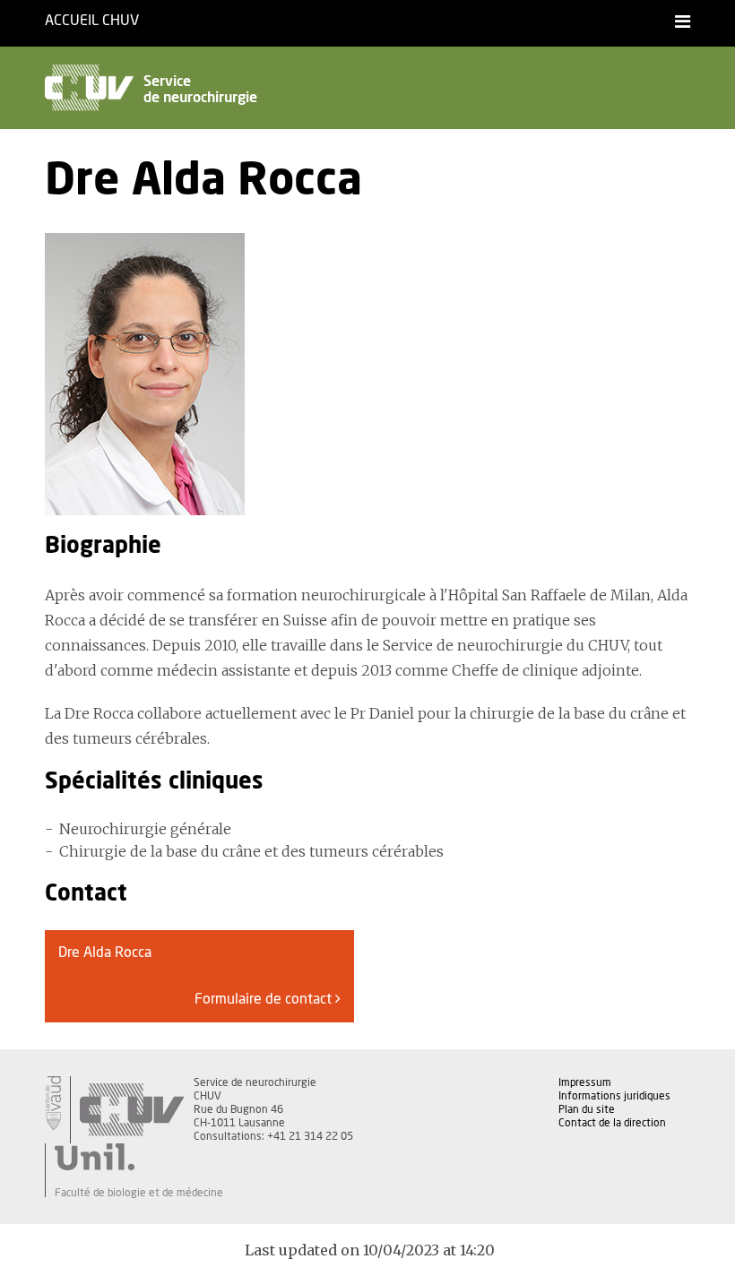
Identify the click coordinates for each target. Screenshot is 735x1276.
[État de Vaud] (53, 1103)
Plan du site (586, 1109)
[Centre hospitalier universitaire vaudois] (132, 1109)
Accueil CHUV (92, 20)
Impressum (584, 1082)
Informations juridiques (614, 1096)
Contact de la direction (612, 1122)
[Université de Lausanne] (139, 1156)
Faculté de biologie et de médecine (139, 1192)
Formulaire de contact (265, 999)
